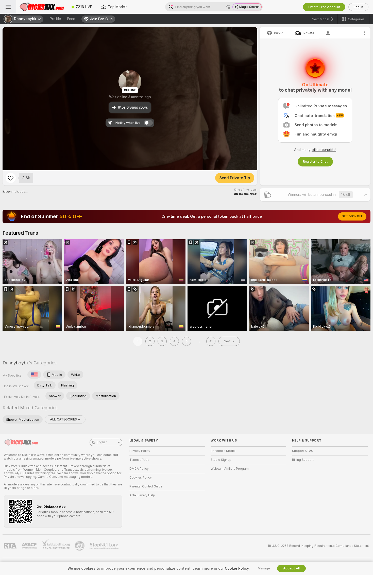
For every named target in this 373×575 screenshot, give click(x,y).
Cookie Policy (237, 568)
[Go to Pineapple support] (80, 546)
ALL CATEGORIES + (65, 419)
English (102, 442)
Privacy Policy (139, 451)
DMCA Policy (139, 468)
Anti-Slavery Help (142, 495)
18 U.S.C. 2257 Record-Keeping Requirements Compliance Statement (318, 546)
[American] (34, 374)
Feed (71, 18)
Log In (358, 7)
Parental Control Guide (145, 486)
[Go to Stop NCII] (105, 546)
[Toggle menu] (8, 7)
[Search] (227, 6)
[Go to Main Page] (41, 7)
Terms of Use (139, 460)
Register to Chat (315, 161)
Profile (55, 18)
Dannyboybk (16, 362)
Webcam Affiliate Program (230, 468)
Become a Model (223, 451)
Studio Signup (221, 460)
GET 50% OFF (352, 216)
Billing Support (303, 460)
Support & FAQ (303, 451)
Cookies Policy (140, 477)
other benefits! (324, 150)
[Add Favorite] (11, 178)
